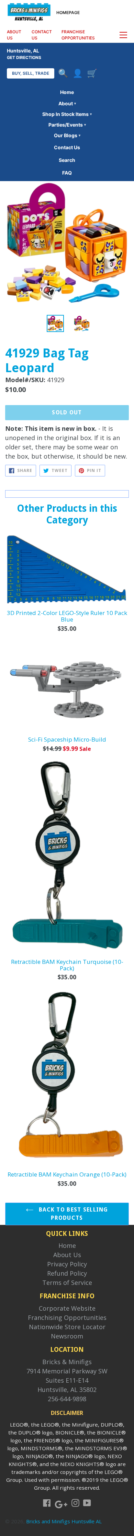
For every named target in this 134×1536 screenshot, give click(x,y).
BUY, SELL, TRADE (30, 73)
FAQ (67, 173)
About (67, 103)
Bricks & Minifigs (67, 1362)
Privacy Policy (67, 1264)
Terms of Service (67, 1282)
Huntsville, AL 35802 (67, 1389)
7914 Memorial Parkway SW (67, 1371)
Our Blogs (67, 135)
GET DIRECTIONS (24, 57)
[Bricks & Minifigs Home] (29, 11)
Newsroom (67, 1336)
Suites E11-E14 (67, 1380)
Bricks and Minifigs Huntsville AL (64, 1521)
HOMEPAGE (68, 12)
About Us (67, 1255)
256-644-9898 (67, 1399)
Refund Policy (67, 1273)
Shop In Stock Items (67, 114)
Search (67, 160)
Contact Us (67, 147)
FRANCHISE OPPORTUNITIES (78, 34)
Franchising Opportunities (67, 1317)
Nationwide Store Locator (67, 1327)
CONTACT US (42, 34)
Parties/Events (67, 125)
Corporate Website (67, 1308)
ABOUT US (14, 34)
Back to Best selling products (72, 1213)
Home (67, 92)
